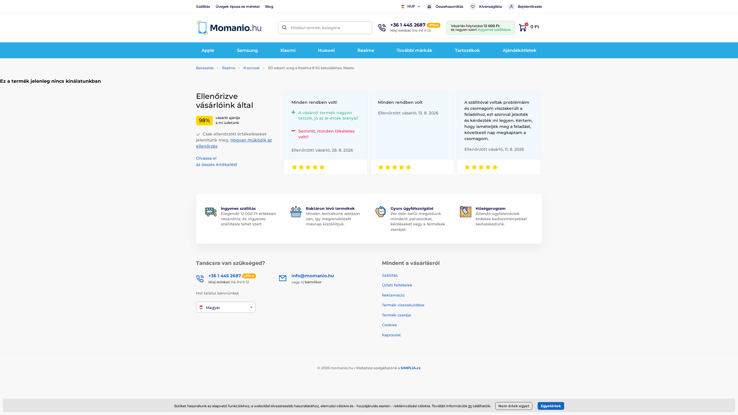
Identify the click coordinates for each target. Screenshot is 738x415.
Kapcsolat (391, 335)
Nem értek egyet (513, 406)
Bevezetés (205, 68)
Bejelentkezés (530, 6)
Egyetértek (551, 406)
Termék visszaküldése (403, 305)
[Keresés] (284, 27)
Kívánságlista (490, 6)
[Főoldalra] (229, 27)
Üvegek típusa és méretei (237, 6)
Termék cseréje (396, 315)
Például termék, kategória (315, 27)
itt (470, 406)
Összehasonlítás (449, 6)
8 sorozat (252, 68)
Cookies (389, 324)
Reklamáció (393, 295)
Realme (228, 68)
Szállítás (203, 6)
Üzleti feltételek (397, 285)
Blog (269, 6)
